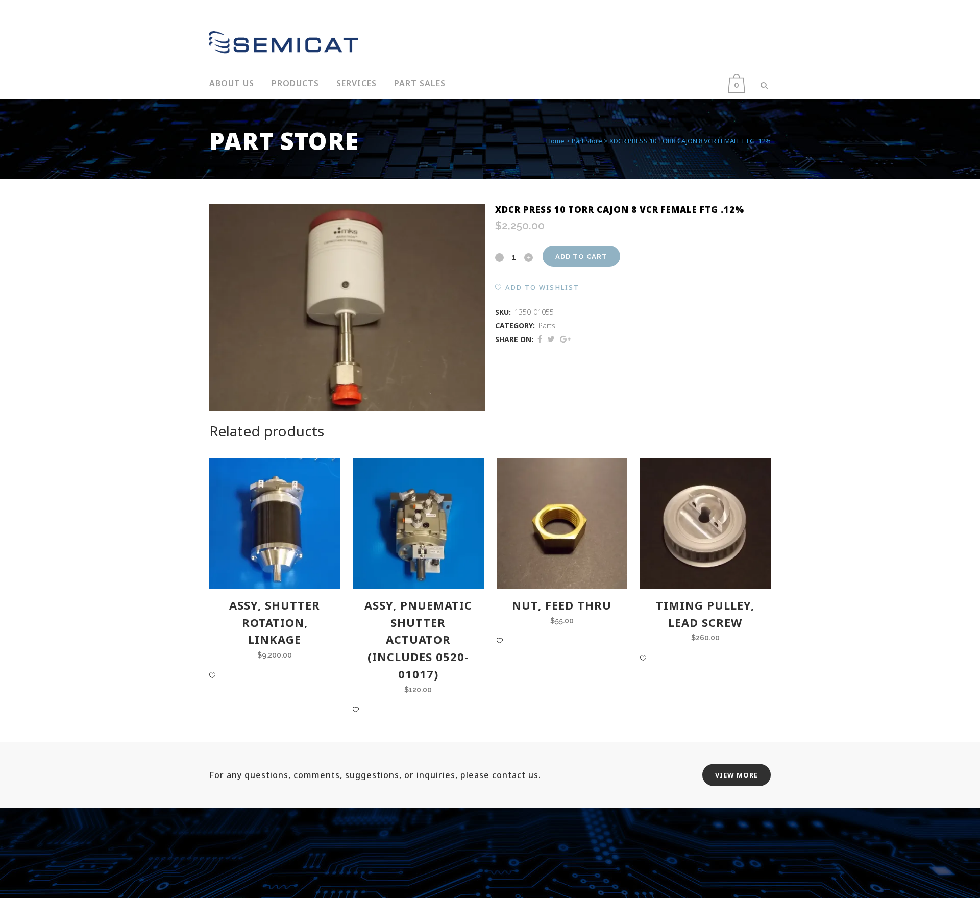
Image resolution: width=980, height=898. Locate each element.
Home (555, 140)
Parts (546, 325)
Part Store (587, 140)
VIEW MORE (736, 775)
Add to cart (581, 256)
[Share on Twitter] (551, 339)
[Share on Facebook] (539, 339)
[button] (537, 287)
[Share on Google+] (565, 339)
